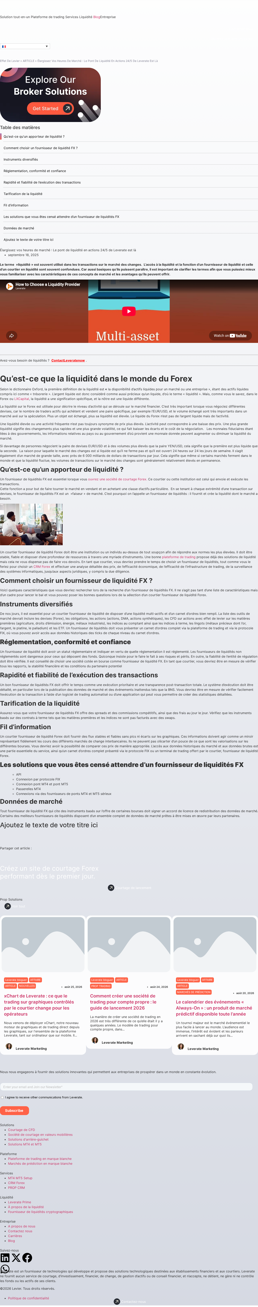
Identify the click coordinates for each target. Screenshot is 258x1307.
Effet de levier (10, 61)
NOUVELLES (27, 985)
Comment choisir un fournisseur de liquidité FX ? (41, 148)
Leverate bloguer (16, 979)
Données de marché (19, 228)
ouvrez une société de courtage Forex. (117, 479)
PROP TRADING (100, 986)
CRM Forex (41, 567)
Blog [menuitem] (96, 17)
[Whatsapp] (5, 1269)
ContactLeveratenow (68, 360)
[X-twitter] (16, 1258)
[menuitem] (15, 16)
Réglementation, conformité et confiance (35, 171)
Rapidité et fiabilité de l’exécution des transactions (42, 182)
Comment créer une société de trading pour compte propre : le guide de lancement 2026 (123, 1002)
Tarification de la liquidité (23, 194)
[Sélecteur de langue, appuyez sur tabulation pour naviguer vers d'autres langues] (25, 46)
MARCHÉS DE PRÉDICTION (193, 992)
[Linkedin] (5, 1258)
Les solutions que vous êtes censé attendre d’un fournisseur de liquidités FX (61, 217)
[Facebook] (27, 1258)
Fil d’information (16, 205)
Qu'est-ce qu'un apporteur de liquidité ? (34, 136)
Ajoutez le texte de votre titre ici (28, 240)
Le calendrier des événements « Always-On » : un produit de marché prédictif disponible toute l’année (214, 1008)
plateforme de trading (179, 557)
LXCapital (21, 399)
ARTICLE (28, 61)
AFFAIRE (35, 979)
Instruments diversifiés (21, 159)
